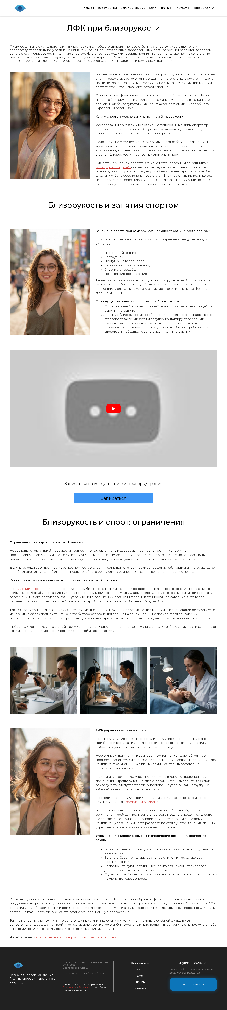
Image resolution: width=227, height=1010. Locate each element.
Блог (152, 8)
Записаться (113, 498)
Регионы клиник (132, 8)
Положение (69, 987)
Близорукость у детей (113, 167)
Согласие (84, 987)
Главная (88, 8)
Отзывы (165, 8)
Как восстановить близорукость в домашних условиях (76, 937)
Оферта (140, 969)
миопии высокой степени (37, 588)
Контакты (182, 8)
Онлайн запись (204, 8)
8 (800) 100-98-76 (193, 963)
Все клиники (107, 8)
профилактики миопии (142, 802)
